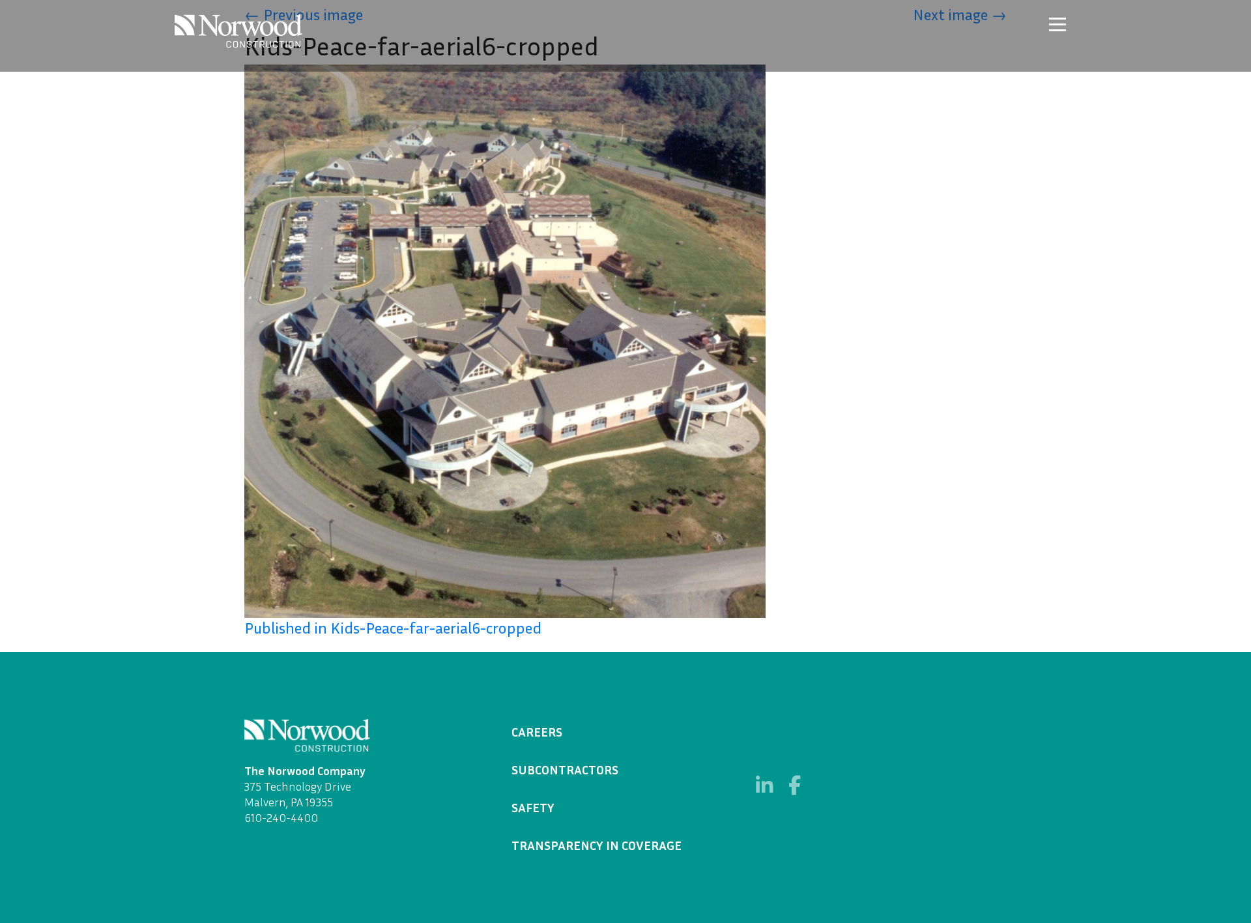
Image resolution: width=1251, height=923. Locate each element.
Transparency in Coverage (596, 845)
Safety (532, 807)
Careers (536, 731)
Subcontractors (564, 769)
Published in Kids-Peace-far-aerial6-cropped (392, 628)
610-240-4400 (281, 817)
